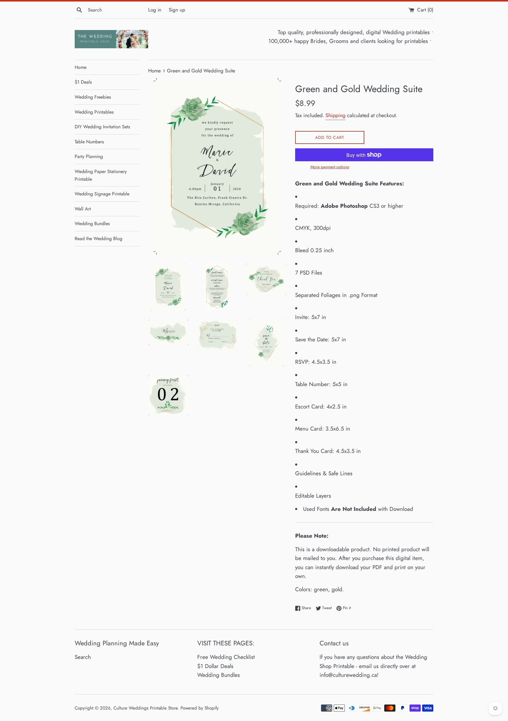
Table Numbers (89, 141)
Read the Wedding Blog (98, 238)
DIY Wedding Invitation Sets (102, 126)
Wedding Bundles (92, 223)
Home (80, 67)
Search (83, 657)
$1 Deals (83, 82)
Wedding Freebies (93, 97)
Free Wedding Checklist (226, 657)
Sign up (177, 9)
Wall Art (83, 208)
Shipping (335, 115)
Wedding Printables (94, 112)
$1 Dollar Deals (215, 666)
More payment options (329, 167)
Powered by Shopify (200, 708)
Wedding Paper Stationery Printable (101, 175)
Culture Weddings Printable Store (145, 708)
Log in (154, 9)
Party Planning (89, 156)
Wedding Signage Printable (102, 193)
